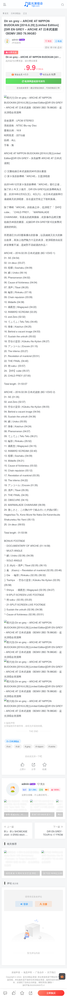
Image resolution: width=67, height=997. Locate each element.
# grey (27, 746)
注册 (45, 904)
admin (15, 39)
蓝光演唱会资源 (30, 977)
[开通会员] (62, 976)
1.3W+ (34, 789)
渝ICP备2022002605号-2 (33, 985)
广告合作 (39, 972)
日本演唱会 (16, 13)
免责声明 (27, 972)
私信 (60, 41)
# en (9, 746)
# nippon (39, 746)
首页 (6, 13)
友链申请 (16, 972)
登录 (25, 904)
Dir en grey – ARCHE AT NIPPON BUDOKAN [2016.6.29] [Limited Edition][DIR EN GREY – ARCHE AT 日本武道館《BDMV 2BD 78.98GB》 (31, 27)
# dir (18, 746)
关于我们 (51, 972)
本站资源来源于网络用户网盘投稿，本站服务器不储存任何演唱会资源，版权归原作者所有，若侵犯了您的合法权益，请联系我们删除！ (34, 980)
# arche (52, 746)
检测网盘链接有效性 (35, 81)
